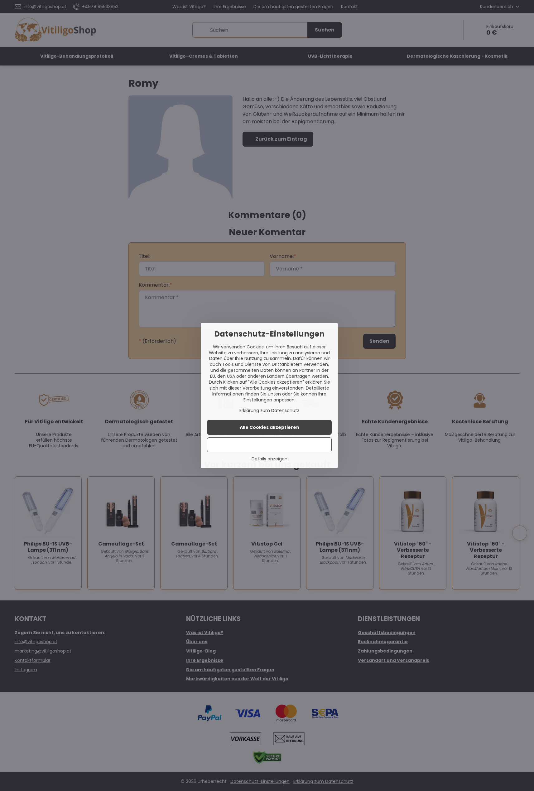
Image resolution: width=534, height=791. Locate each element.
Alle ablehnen (269, 445)
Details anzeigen (269, 459)
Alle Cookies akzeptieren (269, 427)
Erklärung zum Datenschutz (269, 410)
